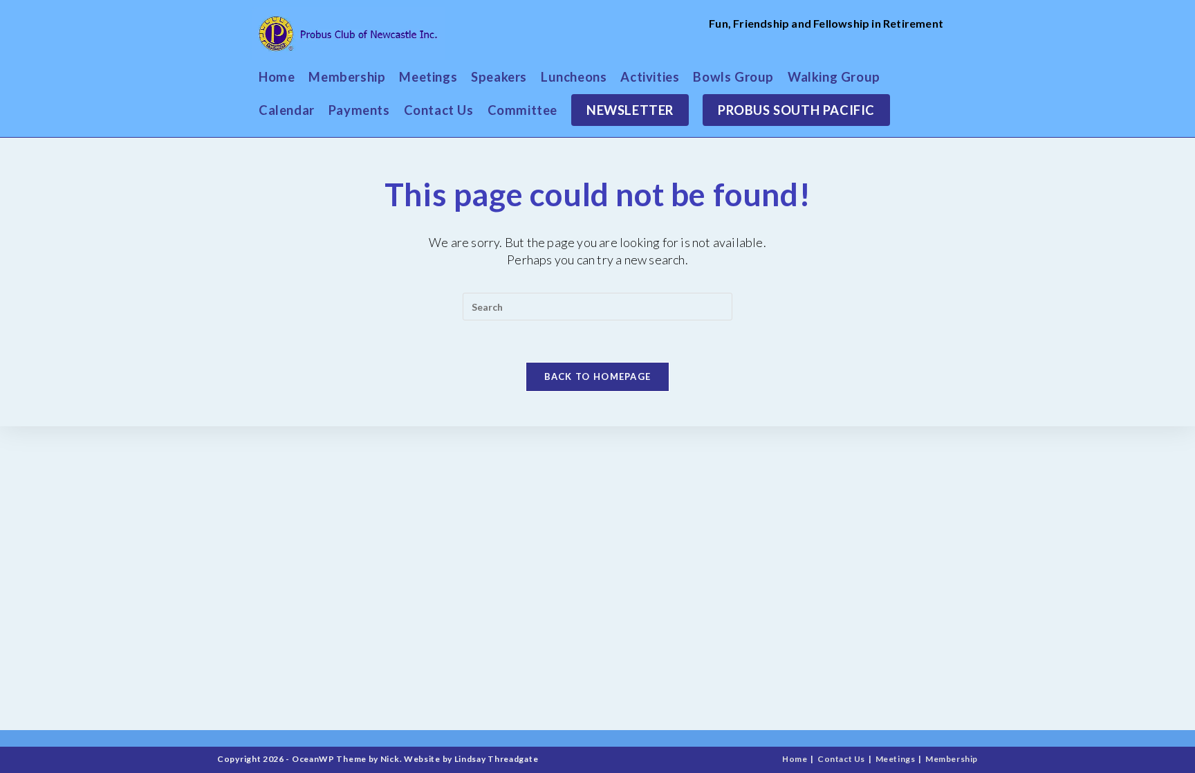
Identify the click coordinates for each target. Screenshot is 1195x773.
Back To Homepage (597, 376)
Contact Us (841, 759)
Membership (951, 759)
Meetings (896, 759)
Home (794, 759)
